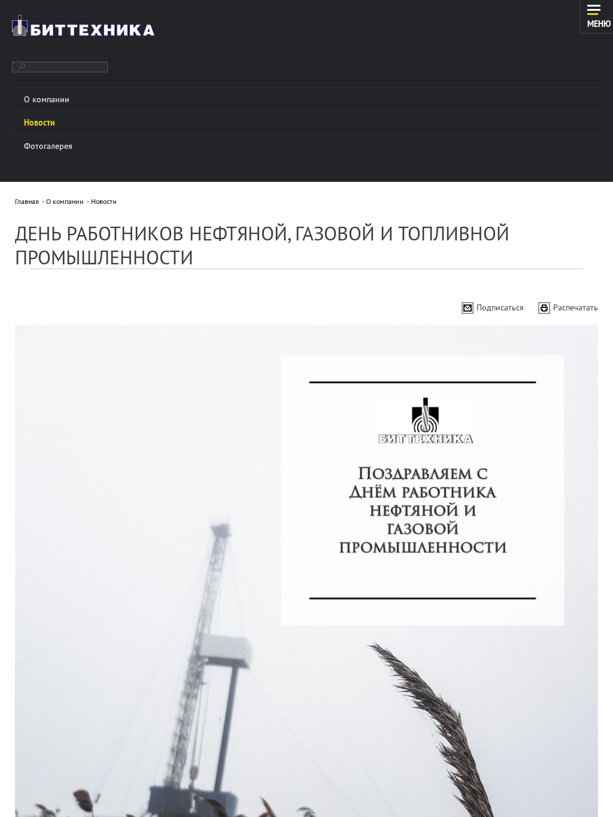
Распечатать (575, 307)
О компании (65, 201)
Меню (599, 23)
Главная (27, 201)
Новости (104, 201)
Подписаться (500, 307)
